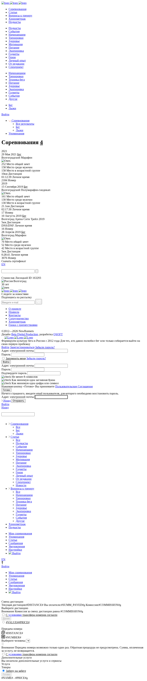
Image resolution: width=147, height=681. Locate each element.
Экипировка (16, 50)
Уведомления (17, 546)
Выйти (16, 553)
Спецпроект (16, 66)
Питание (14, 47)
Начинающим (17, 34)
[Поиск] (36, 271)
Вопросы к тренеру (20, 15)
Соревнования (17, 9)
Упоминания (16, 133)
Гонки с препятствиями (23, 324)
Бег (11, 105)
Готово (6, 390)
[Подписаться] (38, 301)
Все (18, 427)
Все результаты (25, 123)
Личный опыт (17, 60)
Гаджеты (14, 54)
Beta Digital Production (24, 334)
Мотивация (16, 44)
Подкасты (15, 22)
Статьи (13, 12)
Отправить (18, 400)
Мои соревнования (20, 533)
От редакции (16, 63)
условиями (15, 614)
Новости (21, 485)
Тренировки (16, 37)
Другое (13, 98)
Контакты (15, 315)
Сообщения (16, 543)
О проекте (15, 308)
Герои (12, 57)
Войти (5, 114)
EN (3, 264)
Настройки (15, 549)
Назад (7, 400)
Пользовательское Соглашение (74, 386)
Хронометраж (17, 18)
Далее (6, 618)
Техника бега (17, 79)
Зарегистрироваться (22, 347)
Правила (14, 312)
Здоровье (14, 41)
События (14, 31)
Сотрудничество (19, 318)
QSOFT (58, 334)
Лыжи (12, 108)
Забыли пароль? (45, 347)
